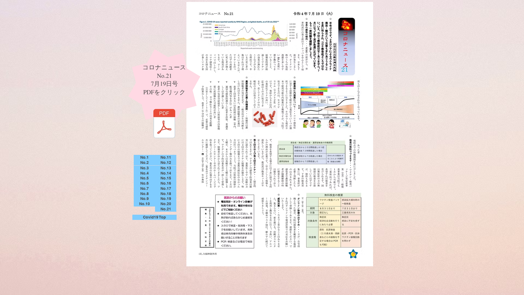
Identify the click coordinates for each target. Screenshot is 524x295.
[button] (144, 157)
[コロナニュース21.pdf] (164, 124)
